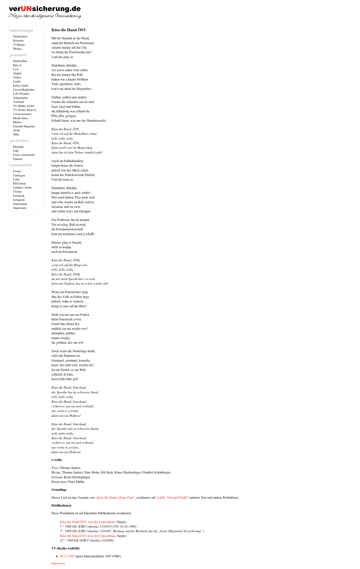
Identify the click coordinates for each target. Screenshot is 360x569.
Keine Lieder (21, 85)
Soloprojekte (20, 98)
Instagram (19, 200)
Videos (17, 77)
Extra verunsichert (24, 155)
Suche (16, 130)
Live (16, 69)
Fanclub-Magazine (24, 126)
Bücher (17, 122)
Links (16, 179)
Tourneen (18, 102)
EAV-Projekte (21, 93)
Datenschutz (20, 204)
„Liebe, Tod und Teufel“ (172, 497)
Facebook (18, 196)
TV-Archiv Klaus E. (25, 110)
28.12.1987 (67, 556)
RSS (15, 183)
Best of (17, 65)
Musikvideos (20, 118)
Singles (17, 73)
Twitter (17, 191)
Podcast (17, 159)
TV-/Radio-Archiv (24, 106)
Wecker (17, 49)
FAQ (16, 151)
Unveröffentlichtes (24, 90)
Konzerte (18, 40)
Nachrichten (20, 36)
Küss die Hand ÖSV (73, 521)
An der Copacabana (102, 521)
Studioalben (20, 61)
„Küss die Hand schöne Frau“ (115, 497)
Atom (22, 183)
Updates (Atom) (22, 187)
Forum (17, 171)
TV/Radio (19, 45)
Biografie (18, 147)
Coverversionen (22, 114)
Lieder (17, 81)
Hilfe (16, 134)
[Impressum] (58, 563)
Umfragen (19, 175)
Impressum (19, 208)
